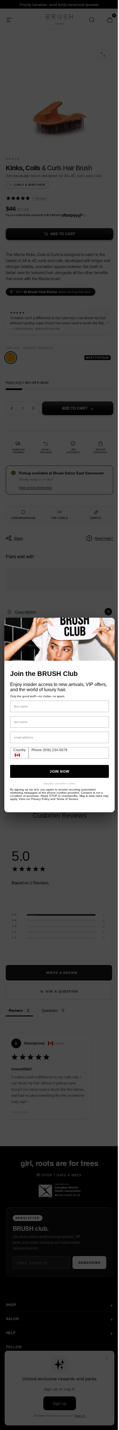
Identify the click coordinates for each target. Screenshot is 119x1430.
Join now (57, 772)
